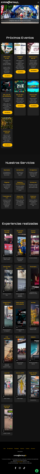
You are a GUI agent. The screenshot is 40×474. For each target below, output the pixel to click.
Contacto (27, 448)
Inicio (4, 448)
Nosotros (22, 448)
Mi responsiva (10, 448)
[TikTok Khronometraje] (24, 468)
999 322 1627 (20, 461)
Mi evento (33, 448)
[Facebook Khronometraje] (16, 468)
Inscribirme (7, 75)
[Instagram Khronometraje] (20, 468)
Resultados (16, 448)
